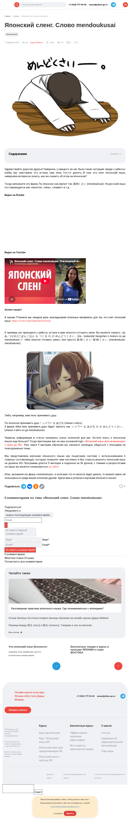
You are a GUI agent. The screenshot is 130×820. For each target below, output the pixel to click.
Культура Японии (49, 732)
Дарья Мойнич (36, 42)
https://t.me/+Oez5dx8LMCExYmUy (31, 320)
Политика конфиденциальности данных (74, 776)
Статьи (16, 16)
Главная (8, 16)
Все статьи (14, 632)
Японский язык (11, 34)
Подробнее (58, 813)
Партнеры (107, 751)
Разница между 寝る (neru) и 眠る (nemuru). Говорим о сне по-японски (50, 625)
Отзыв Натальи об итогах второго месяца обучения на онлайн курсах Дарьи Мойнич (59, 618)
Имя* (45, 539)
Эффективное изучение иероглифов (78, 736)
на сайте (53, 466)
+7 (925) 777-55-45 (77, 5)
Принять (70, 813)
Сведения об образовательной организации (112, 742)
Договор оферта (50, 776)
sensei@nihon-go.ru (98, 5)
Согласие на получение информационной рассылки (109, 776)
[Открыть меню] (125, 4)
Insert (38, 792)
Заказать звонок (18, 710)
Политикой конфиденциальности (65, 807)
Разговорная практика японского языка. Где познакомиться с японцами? (57, 608)
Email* (46, 544)
